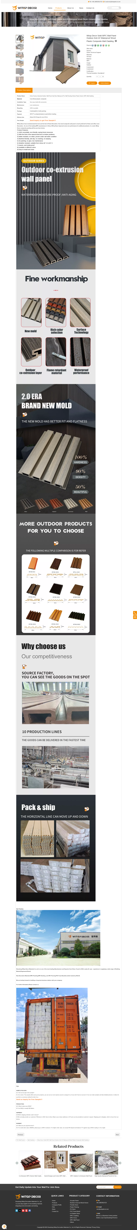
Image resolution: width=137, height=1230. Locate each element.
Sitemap (88, 1227)
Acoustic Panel (74, 1200)
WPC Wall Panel (75, 1220)
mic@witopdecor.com (114, 1)
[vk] (23, 1210)
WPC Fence (73, 1218)
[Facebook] (29, 1210)
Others (72, 1222)
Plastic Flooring (74, 1207)
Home (53, 1200)
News (53, 1209)
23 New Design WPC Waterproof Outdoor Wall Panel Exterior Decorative (106, 1176)
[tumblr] (26, 1210)
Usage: (89, 63)
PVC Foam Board (75, 1211)
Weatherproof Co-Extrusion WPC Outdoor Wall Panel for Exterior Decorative (81, 1176)
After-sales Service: (90, 49)
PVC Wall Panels (20, 1140)
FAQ (53, 1207)
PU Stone (73, 1209)
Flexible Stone (74, 1205)
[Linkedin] (16, 1210)
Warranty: (89, 54)
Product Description (24, 90)
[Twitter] (20, 1210)
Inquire (93, 83)
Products (54, 1202)
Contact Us (55, 1211)
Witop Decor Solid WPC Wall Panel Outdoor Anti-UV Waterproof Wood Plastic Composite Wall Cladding (63, 1140)
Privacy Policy (96, 1227)
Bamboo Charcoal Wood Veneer (79, 1202)
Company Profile (57, 1205)
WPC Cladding (74, 1215)
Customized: (90, 67)
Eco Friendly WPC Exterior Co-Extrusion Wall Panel (56, 1176)
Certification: (90, 71)
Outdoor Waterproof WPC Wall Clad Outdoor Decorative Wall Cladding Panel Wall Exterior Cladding (31, 1176)
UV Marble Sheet (75, 1213)
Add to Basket (105, 83)
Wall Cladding (31, 1140)
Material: (89, 58)
